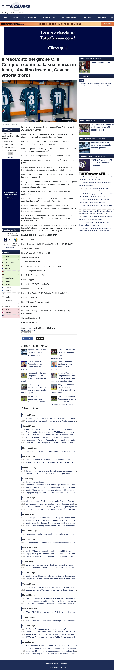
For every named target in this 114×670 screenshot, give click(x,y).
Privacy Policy (65, 663)
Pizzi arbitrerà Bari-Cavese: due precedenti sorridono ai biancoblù (52, 543)
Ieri (85, 80)
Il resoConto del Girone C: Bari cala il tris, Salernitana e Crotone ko (38, 399)
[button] (10, 153)
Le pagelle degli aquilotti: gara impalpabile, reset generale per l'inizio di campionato (59, 554)
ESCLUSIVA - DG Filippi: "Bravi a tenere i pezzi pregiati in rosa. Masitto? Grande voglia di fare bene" (65, 621)
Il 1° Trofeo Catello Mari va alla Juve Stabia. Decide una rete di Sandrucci (55, 637)
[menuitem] (112, 17)
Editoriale (83, 58)
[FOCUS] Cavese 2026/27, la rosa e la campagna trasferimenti (50, 429)
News (29, 328)
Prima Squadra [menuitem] (49, 17)
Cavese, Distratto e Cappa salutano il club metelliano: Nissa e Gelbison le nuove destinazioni (62, 590)
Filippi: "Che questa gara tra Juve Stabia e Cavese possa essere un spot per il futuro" (59, 634)
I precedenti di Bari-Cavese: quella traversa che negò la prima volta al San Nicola (58, 534)
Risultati (10, 157)
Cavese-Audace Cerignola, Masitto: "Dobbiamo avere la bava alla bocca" (55, 432)
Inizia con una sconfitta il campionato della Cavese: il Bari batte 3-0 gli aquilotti (57, 501)
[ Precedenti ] (10, 247)
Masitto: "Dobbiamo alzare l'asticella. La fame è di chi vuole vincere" (52, 632)
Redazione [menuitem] (101, 17)
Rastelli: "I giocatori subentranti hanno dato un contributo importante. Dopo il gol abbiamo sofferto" (64, 487)
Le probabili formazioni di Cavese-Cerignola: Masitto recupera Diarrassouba (56, 421)
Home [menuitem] (4, 17)
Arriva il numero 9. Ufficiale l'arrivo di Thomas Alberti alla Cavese (51, 646)
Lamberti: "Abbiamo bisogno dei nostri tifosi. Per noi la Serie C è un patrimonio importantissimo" (63, 443)
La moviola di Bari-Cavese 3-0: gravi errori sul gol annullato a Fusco (52, 474)
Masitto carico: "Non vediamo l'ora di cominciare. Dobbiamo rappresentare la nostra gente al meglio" (65, 576)
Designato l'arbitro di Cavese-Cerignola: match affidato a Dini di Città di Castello (57, 460)
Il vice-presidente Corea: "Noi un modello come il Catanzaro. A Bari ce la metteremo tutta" (61, 520)
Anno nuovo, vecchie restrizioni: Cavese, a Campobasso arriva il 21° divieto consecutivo (60, 601)
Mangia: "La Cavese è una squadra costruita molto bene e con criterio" (53, 579)
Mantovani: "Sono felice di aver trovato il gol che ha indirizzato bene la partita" (56, 485)
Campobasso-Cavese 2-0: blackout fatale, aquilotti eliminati (49, 565)
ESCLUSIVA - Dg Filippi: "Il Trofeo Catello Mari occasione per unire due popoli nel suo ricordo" (63, 654)
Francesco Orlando (10, 150)
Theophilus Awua (9, 147)
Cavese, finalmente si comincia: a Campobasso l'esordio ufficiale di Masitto (55, 568)
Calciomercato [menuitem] (30, 17)
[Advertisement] (96, 103)
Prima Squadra (85, 121)
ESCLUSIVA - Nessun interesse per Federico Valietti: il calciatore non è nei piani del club (61, 612)
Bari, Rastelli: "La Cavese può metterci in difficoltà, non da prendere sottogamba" (57, 509)
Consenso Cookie (52, 663)
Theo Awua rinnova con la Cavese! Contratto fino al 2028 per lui (51, 648)
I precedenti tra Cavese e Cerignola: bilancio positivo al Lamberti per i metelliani (57, 440)
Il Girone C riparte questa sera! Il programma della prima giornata (51, 507)
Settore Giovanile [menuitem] (69, 17)
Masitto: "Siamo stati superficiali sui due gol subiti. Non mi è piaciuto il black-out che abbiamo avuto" (65, 551)
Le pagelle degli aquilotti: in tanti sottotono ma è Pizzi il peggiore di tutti (54, 493)
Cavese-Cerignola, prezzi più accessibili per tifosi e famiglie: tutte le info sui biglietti (58, 451)
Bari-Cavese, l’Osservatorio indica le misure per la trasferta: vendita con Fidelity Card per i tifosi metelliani (67, 587)
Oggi (81, 80)
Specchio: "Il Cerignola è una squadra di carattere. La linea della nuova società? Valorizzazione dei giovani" (68, 651)
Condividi (28, 338)
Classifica (6, 252)
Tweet (41, 338)
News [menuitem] (15, 17)
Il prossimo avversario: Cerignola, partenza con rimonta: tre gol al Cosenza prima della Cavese (63, 471)
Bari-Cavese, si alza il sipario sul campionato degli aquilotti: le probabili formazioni (58, 504)
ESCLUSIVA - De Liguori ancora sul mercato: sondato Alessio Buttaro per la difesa (58, 435)
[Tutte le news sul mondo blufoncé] (16, 7)
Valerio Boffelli (8, 141)
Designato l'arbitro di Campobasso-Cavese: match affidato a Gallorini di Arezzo (57, 598)
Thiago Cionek (8, 144)
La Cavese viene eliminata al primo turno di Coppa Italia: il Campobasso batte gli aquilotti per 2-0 (64, 556)
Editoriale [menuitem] (86, 17)
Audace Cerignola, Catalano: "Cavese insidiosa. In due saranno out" (53, 437)
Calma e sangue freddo (35, 482)
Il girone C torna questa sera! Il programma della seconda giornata (37, 352)
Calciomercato (85, 156)
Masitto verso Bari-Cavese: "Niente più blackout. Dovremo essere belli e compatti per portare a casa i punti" (68, 523)
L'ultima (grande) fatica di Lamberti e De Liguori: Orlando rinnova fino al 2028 (56, 518)
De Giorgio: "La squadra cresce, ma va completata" (46, 629)
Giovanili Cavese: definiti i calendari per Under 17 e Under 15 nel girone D (55, 604)
